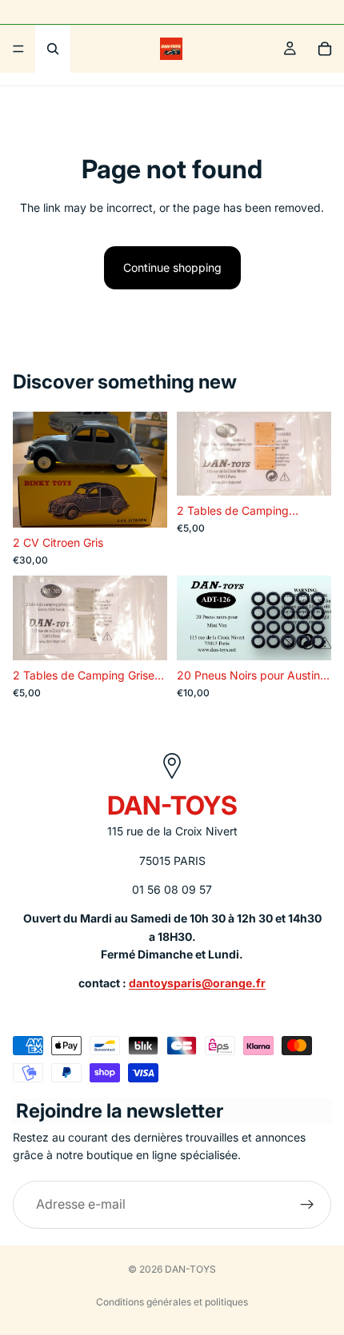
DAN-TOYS (190, 1269)
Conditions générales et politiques (172, 1302)
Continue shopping (172, 267)
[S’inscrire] (307, 1204)
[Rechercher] (52, 49)
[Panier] (324, 48)
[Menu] (18, 48)
